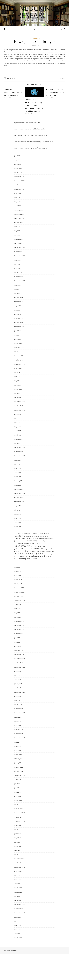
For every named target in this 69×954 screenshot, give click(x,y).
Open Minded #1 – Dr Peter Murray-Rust (27, 122)
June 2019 (17, 331)
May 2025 (17, 160)
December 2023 (19, 214)
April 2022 (17, 268)
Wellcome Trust (33, 559)
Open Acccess (47, 541)
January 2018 (18, 393)
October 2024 (18, 185)
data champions (32, 536)
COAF (40, 534)
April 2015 (17, 522)
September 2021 (19, 281)
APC (15, 533)
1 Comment (62, 78)
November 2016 (19, 447)
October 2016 (18, 452)
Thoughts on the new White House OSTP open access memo (55, 92)
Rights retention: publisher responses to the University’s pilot (13, 92)
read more (34, 72)
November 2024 (19, 181)
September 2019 (19, 327)
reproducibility (34, 551)
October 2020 (18, 297)
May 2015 (17, 518)
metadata (40, 541)
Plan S (40, 546)
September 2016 (19, 456)
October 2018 (18, 360)
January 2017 (18, 443)
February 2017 (19, 439)
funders (17, 538)
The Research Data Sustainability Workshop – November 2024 (33, 142)
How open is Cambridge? (34, 41)
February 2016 (19, 481)
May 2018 (17, 381)
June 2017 (17, 422)
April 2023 (17, 235)
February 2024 (19, 210)
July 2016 (17, 464)
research (42, 551)
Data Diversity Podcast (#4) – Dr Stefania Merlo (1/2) (31, 148)
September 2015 (19, 502)
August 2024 (18, 193)
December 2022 (19, 243)
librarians (22, 541)
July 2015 (17, 510)
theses (16, 559)
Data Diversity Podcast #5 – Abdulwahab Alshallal (29, 129)
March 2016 (18, 477)
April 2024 (17, 206)
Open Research (22, 546)
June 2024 (17, 197)
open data (35, 543)
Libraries (29, 541)
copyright (17, 536)
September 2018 (19, 364)
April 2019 (17, 339)
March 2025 (18, 168)
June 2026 (17, 156)
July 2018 (17, 372)
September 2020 (19, 302)
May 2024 (17, 201)
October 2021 (18, 277)
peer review (34, 546)
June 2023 (17, 226)
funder (46, 536)
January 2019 (18, 352)
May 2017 (17, 427)
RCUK (49, 548)
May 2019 (17, 335)
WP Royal (14, 950)
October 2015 (18, 497)
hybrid (36, 538)
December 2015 (19, 489)
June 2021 (17, 289)
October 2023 (18, 222)
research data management (29, 553)
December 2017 (19, 397)
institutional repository (45, 538)
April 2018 (17, 385)
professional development (22, 549)
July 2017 (17, 418)
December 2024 (19, 176)
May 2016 (17, 468)
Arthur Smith (11, 78)
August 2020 (18, 306)
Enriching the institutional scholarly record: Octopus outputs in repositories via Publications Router (34, 105)
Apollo (19, 533)
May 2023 (17, 231)
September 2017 (19, 410)
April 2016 (17, 472)
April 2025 (17, 164)
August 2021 (18, 285)
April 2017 (17, 431)
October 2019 (18, 322)
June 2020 (17, 310)
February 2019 (19, 347)
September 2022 (19, 256)
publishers (34, 549)
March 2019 (18, 343)
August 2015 (18, 506)
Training (22, 559)
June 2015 (17, 514)
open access (21, 543)
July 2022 (17, 264)
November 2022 (19, 247)
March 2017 (18, 435)
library (35, 541)
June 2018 (17, 377)
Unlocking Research (34, 11)
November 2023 (19, 218)
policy (45, 546)
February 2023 (19, 239)
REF (18, 551)
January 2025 (18, 172)
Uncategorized (34, 38)
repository (24, 551)
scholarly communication (38, 556)
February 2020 (19, 318)
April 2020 (17, 314)
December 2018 (19, 356)
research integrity (49, 554)
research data (50, 551)
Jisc (52, 538)
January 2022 (18, 272)
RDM (15, 551)
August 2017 (18, 414)
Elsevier (42, 536)
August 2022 (18, 260)
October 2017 (18, 406)
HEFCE (24, 538)
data (23, 536)
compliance (46, 534)
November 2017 (19, 402)
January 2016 (18, 485)
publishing (43, 549)
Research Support (19, 556)
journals (16, 541)
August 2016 (18, 460)
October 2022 (18, 251)
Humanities (30, 538)
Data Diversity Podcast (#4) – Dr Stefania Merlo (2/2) (30, 135)
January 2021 (18, 293)
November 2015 (19, 493)
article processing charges (29, 533)
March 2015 (18, 527)
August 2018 (18, 368)
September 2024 (19, 189)
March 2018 (18, 389)
